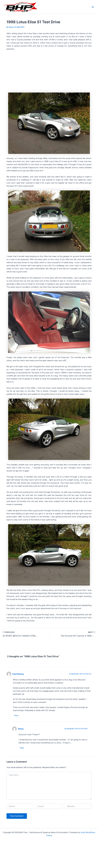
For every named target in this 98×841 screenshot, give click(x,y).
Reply (16, 715)
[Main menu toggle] (92, 7)
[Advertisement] (49, 71)
